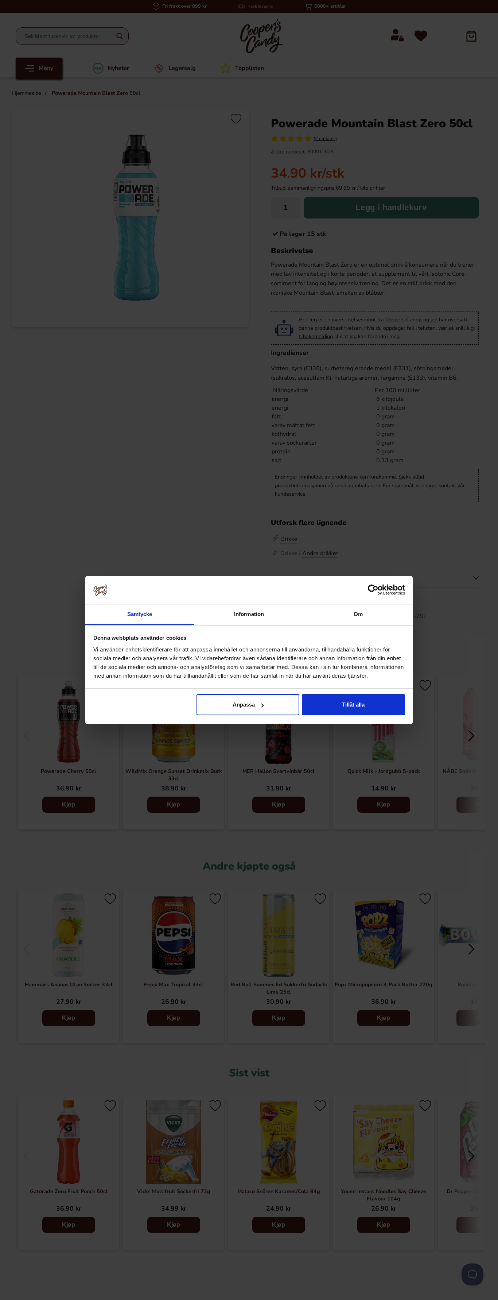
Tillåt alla (353, 704)
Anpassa (244, 704)
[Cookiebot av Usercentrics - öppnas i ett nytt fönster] (373, 589)
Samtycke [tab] (139, 614)
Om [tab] (358, 614)
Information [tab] (249, 614)
